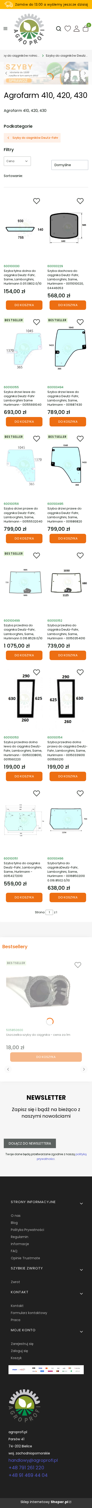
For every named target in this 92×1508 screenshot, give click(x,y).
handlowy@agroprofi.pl (33, 1460)
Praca (15, 1320)
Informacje (20, 1244)
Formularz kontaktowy (29, 1312)
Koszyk (16, 1358)
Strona (40, 912)
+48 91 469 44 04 (28, 1475)
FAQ (14, 1251)
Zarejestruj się (22, 1343)
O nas (16, 1215)
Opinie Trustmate (25, 1258)
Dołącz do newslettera (30, 1143)
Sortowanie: (13, 175)
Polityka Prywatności (27, 1229)
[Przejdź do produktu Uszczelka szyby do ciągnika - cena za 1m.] (46, 992)
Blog (14, 1222)
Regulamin (19, 1236)
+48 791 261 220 (26, 1467)
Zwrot (15, 1282)
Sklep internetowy (44, 1502)
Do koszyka (24, 305)
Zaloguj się (19, 1350)
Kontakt (17, 1305)
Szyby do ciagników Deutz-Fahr (67, 55)
